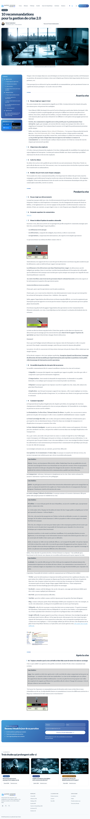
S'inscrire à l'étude (75, 803)
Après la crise (8, 110)
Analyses (63, 5)
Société (38, 5)
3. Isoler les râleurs (9, 86)
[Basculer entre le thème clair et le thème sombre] (76, 6)
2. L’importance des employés (11, 84)
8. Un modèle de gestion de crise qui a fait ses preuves (12, 105)
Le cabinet (73, 796)
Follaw (72, 798)
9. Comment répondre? (9, 108)
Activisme (57, 5)
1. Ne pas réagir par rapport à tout (11, 81)
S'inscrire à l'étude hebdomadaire (65, 732)
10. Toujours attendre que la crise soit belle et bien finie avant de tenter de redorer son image (12, 114)
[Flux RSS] (9, 806)
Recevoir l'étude (83, 5)
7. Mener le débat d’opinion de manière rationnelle (12, 101)
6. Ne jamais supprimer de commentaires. (10, 98)
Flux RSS (52, 801)
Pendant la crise (8, 92)
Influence (26, 5)
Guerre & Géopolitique (47, 5)
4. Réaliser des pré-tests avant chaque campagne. (12, 89)
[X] (6, 806)
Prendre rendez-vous (75, 801)
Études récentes (54, 796)
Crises (20, 5)
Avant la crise (8, 79)
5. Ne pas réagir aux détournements (12, 94)
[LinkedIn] (2, 806)
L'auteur (52, 798)
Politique (32, 5)
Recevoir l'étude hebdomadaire (51, 23)
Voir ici (29, 215)
